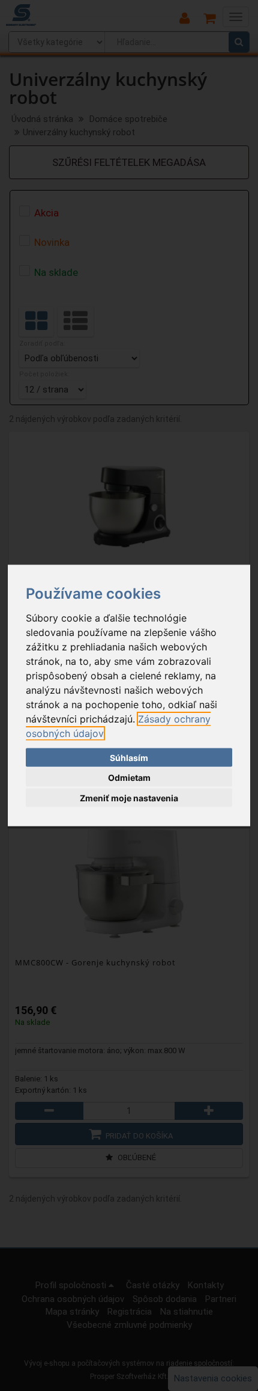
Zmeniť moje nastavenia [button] (129, 797)
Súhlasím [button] (129, 757)
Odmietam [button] (129, 777)
